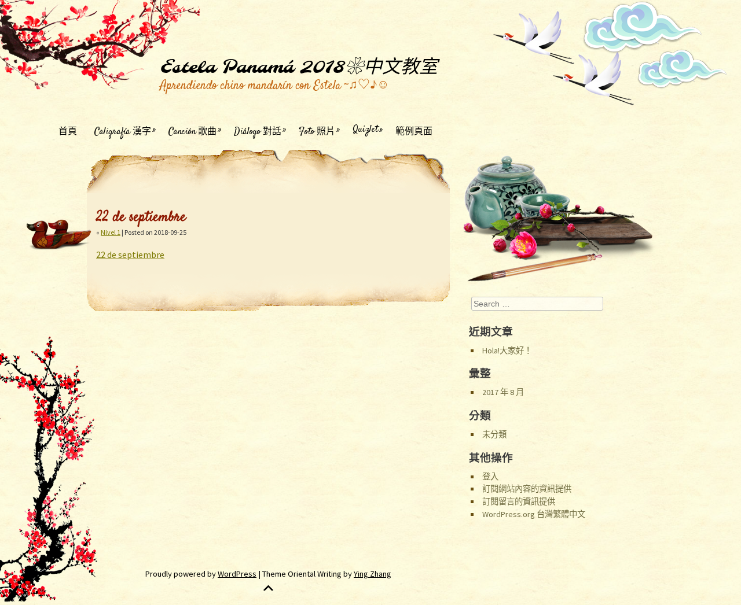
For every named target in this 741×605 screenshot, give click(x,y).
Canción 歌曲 (192, 131)
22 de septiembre (130, 254)
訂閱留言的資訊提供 (518, 501)
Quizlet (365, 130)
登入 (490, 476)
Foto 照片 (317, 131)
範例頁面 (413, 131)
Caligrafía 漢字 (122, 131)
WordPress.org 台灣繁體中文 (533, 514)
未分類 (494, 434)
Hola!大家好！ (507, 350)
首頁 (67, 131)
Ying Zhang (372, 574)
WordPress (237, 574)
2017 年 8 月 (503, 392)
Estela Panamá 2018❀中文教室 (299, 67)
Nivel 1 (110, 232)
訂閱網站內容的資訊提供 (526, 489)
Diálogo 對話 (257, 131)
